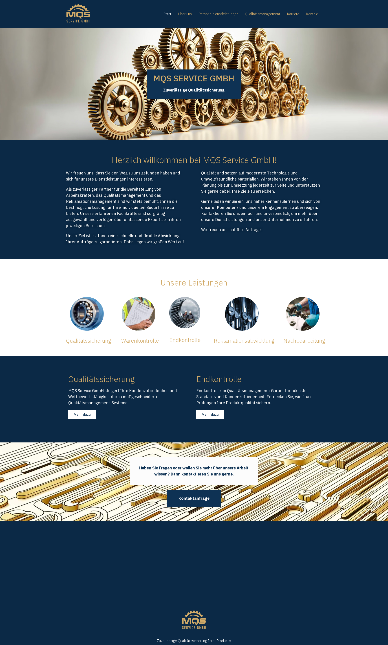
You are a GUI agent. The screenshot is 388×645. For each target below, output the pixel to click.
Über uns (185, 14)
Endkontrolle (185, 340)
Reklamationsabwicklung (244, 340)
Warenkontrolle (140, 340)
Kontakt (312, 14)
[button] (82, 414)
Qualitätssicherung (88, 340)
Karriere (293, 14)
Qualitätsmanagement (262, 14)
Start (167, 14)
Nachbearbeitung (304, 340)
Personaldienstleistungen (218, 14)
